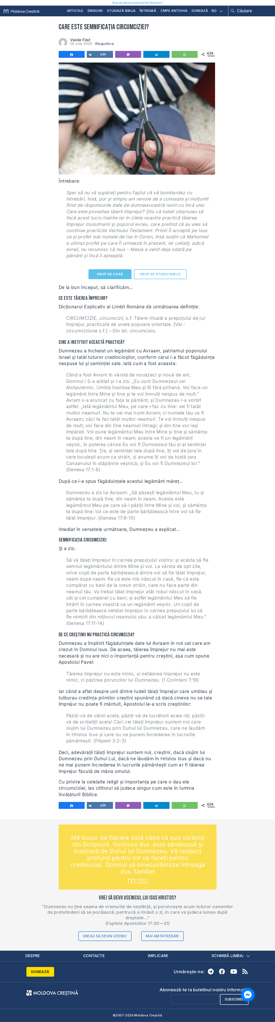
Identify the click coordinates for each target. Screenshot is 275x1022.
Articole (75, 11)
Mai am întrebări (162, 936)
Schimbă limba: (228, 955)
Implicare (158, 955)
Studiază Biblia (121, 11)
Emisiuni (95, 11)
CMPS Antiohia (173, 11)
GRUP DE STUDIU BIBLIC (160, 274)
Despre (32, 955)
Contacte (94, 955)
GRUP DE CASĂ (110, 274)
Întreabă (148, 11)
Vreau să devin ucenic (105, 936)
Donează (200, 11)
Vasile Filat (80, 40)
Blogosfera (104, 43)
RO (214, 11)
